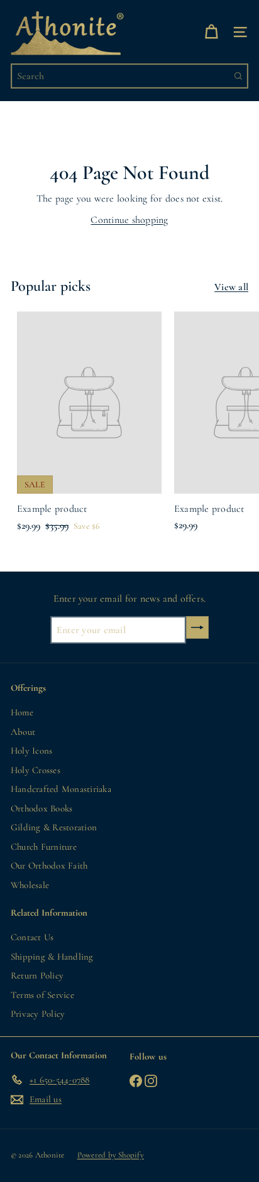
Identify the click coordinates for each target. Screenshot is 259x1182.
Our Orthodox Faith (49, 865)
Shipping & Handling (52, 956)
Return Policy (37, 975)
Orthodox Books (41, 808)
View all (231, 287)
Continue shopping (129, 220)
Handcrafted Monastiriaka (61, 788)
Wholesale (30, 885)
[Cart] (211, 31)
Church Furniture (44, 846)
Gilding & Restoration (54, 827)
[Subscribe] (197, 627)
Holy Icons (31, 750)
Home (22, 712)
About (23, 731)
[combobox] (129, 76)
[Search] (238, 76)
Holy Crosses (35, 770)
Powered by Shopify (110, 1155)
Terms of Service (42, 994)
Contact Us (32, 937)
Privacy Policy (38, 1013)
